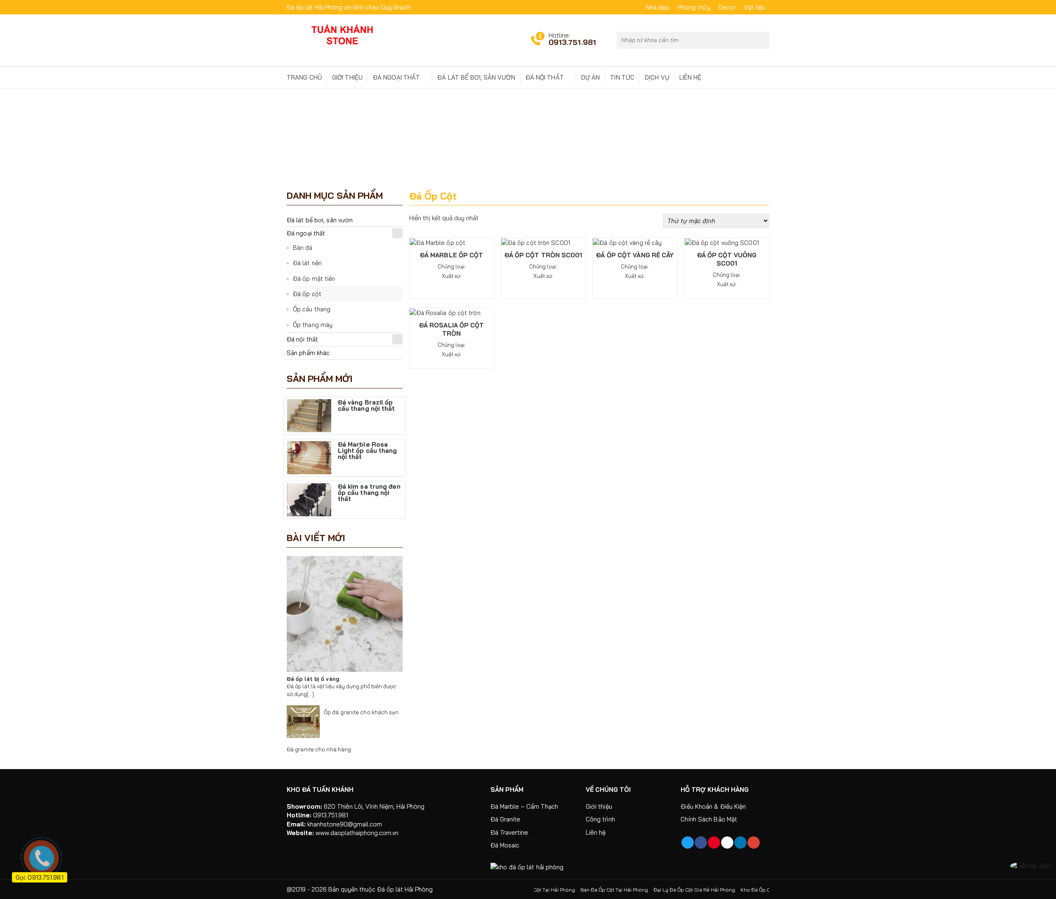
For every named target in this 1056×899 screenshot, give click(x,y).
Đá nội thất (545, 77)
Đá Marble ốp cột (451, 255)
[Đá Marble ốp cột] (438, 242)
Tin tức (622, 77)
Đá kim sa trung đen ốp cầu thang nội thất (369, 491)
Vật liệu (754, 7)
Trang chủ (304, 77)
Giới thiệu (347, 77)
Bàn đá (303, 248)
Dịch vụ (657, 77)
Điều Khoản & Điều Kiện (713, 806)
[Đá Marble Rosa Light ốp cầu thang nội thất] (309, 457)
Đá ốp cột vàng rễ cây (635, 255)
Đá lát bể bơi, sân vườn (476, 77)
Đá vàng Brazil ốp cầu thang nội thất (366, 405)
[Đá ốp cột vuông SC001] (722, 242)
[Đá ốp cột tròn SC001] (535, 242)
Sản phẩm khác (308, 353)
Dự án (590, 77)
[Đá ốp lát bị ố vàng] (345, 614)
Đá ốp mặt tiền (314, 278)
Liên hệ (690, 77)
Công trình (600, 819)
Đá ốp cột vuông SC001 (727, 259)
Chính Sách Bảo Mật (709, 819)
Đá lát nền (307, 263)
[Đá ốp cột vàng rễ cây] (627, 242)
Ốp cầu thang (311, 309)
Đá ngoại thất (396, 77)
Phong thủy (694, 7)
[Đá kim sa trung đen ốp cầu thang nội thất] (309, 499)
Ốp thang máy (312, 325)
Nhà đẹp (657, 7)
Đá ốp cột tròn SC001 (543, 255)
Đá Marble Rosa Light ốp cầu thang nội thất (367, 449)
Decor (727, 7)
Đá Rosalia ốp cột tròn (451, 329)
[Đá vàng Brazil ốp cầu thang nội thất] (309, 415)
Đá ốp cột (307, 294)
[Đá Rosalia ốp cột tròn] (445, 312)
